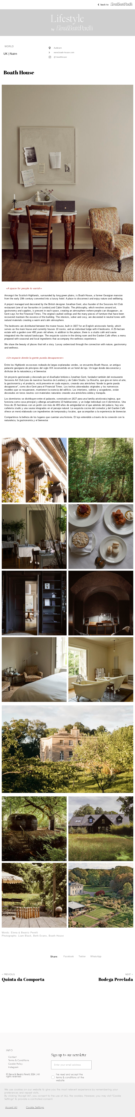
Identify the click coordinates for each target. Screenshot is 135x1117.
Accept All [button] (11, 1107)
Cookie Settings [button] (35, 1107)
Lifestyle (67, 18)
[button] (68, 956)
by (52, 29)
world (9, 46)
